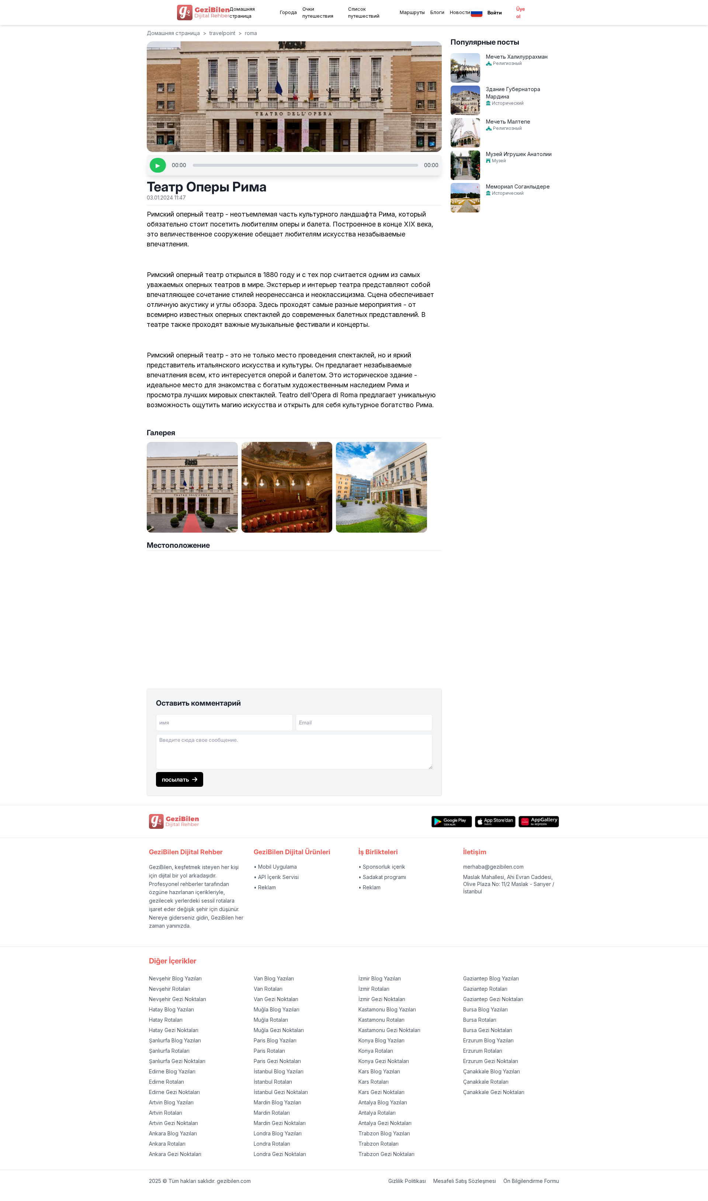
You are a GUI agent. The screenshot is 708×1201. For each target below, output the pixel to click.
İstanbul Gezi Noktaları (281, 1092)
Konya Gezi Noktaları (383, 1061)
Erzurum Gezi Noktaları (490, 1061)
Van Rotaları (268, 989)
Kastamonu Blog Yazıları (387, 1009)
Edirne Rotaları (166, 1082)
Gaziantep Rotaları (485, 989)
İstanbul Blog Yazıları (278, 1071)
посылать (175, 779)
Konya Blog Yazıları (381, 1040)
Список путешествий (363, 12)
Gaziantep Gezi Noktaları (493, 999)
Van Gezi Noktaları (276, 999)
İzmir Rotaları (373, 989)
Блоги (437, 12)
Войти (494, 12)
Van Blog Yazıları (274, 978)
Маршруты (412, 12)
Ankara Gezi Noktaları (175, 1154)
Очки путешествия (317, 12)
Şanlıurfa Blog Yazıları (175, 1040)
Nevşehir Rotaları (169, 989)
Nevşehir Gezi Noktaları (177, 999)
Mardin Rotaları (272, 1113)
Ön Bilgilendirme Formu (531, 1181)
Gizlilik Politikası (407, 1181)
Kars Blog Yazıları (379, 1071)
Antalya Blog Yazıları (382, 1102)
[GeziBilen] (203, 12)
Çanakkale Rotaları (486, 1082)
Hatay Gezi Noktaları (173, 1030)
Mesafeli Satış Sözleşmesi (464, 1181)
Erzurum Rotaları (482, 1051)
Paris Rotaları (269, 1051)
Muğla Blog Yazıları (276, 1009)
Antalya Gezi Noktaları (385, 1123)
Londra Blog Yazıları (278, 1133)
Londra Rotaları (272, 1144)
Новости (460, 12)
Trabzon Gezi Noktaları (386, 1154)
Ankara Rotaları (167, 1144)
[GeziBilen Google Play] (451, 821)
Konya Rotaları (375, 1051)
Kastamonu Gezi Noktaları (389, 1030)
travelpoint (222, 33)
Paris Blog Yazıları (275, 1040)
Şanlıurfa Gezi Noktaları (177, 1061)
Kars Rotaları (373, 1082)
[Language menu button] (476, 12)
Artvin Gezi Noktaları (173, 1123)
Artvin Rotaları (165, 1113)
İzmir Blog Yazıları (379, 978)
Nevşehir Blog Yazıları (175, 978)
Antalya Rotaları (377, 1113)
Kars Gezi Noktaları (381, 1092)
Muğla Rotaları (271, 1020)
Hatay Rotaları (166, 1020)
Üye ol (520, 12)
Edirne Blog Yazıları (172, 1071)
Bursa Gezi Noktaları (487, 1030)
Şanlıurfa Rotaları (169, 1051)
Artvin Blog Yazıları (171, 1102)
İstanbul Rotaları (273, 1082)
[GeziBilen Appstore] (495, 821)
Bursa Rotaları (479, 1020)
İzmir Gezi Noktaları (381, 999)
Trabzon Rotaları (378, 1144)
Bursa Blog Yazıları (485, 1009)
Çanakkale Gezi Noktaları (493, 1092)
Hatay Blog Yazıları (171, 1009)
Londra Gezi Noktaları (280, 1154)
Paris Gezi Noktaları (277, 1061)
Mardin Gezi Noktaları (280, 1123)
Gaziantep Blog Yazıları (491, 978)
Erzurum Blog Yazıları (488, 1040)
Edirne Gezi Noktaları (174, 1092)
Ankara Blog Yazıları (173, 1133)
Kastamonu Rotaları (381, 1020)
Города (288, 12)
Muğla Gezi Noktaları (279, 1030)
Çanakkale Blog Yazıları (491, 1071)
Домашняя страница (242, 12)
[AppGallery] (538, 821)
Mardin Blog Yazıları (277, 1102)
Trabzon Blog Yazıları (384, 1133)
